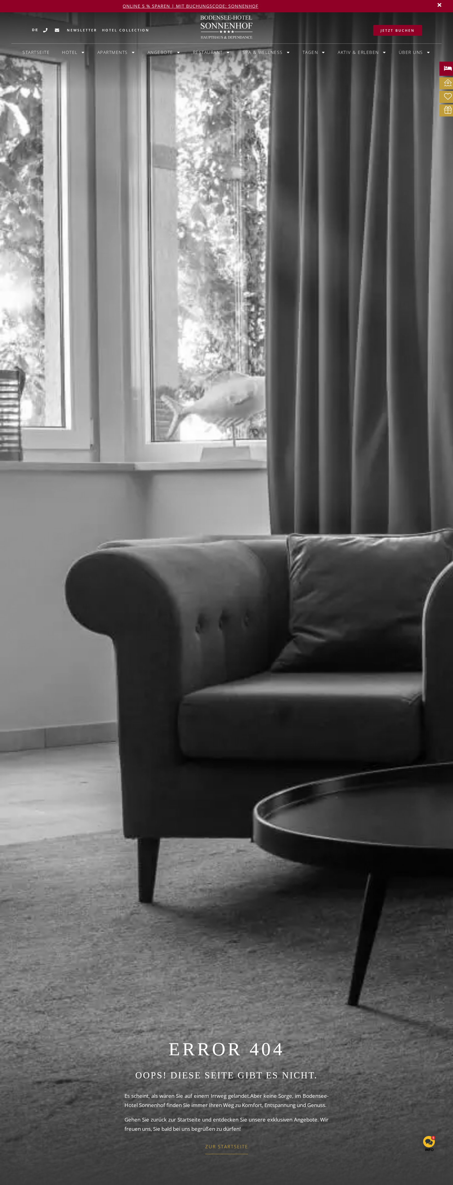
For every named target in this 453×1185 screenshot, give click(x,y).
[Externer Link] (448, 68)
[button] (439, 5)
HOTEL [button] (70, 52)
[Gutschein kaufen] (448, 110)
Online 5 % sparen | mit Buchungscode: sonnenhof (190, 6)
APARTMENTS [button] (112, 52)
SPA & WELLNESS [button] (263, 52)
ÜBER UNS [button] (411, 52)
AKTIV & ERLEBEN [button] (358, 52)
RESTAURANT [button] (208, 52)
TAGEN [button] (310, 52)
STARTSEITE (36, 52)
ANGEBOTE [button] (160, 52)
